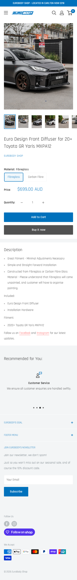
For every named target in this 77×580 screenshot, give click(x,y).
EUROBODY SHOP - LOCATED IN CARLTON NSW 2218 (38, 3)
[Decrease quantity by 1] (22, 202)
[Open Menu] (6, 12)
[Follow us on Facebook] (6, 524)
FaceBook (24, 333)
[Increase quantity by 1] (43, 202)
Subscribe (16, 492)
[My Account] (62, 13)
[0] (69, 12)
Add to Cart (38, 217)
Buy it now (38, 230)
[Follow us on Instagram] (14, 524)
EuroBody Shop (13, 156)
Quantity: (9, 202)
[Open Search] (54, 13)
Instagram (43, 333)
